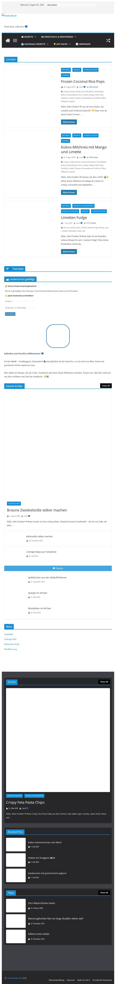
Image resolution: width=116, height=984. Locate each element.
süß (83, 231)
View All (106, 385)
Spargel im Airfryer (37, 592)
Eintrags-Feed (10, 639)
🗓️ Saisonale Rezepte (33, 44)
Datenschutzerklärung (56, 980)
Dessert (71, 91)
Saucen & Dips (14, 503)
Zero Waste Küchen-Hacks (41, 903)
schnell (71, 98)
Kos (80, 95)
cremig (71, 162)
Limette (85, 95)
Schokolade (72, 231)
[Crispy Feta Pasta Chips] (58, 740)
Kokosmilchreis (72, 95)
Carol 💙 (82, 87)
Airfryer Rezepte (14, 796)
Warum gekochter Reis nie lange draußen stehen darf (55, 918)
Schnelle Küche (90, 70)
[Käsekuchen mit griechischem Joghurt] (16, 875)
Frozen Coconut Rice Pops (83, 81)
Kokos (63, 95)
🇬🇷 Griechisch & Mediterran (57, 36)
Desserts (66, 70)
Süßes (103, 98)
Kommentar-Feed (11, 644)
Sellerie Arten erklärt (38, 933)
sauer (107, 228)
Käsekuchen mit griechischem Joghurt (47, 873)
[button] (34, 37)
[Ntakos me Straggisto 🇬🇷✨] (16, 860)
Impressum (71, 980)
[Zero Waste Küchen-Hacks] (16, 905)
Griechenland (98, 91)
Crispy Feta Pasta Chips (25, 802)
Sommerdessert (87, 98)
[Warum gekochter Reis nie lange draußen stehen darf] (16, 921)
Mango (91, 95)
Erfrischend (89, 91)
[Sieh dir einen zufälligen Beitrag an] (108, 40)
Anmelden (8, 634)
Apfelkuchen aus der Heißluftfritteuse (47, 577)
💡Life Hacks (60, 44)
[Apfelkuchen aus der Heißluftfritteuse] (16, 579)
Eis (82, 91)
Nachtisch (64, 98)
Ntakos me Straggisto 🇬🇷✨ (41, 857)
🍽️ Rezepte (27, 36)
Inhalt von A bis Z (83, 980)
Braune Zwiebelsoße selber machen (37, 509)
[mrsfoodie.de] (9, 15)
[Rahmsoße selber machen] (14, 538)
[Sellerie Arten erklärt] (16, 936)
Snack (79, 231)
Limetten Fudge (74, 217)
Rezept (101, 228)
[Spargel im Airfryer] (16, 595)
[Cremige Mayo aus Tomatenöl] (14, 554)
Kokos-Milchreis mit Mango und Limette (84, 149)
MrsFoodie (99, 95)
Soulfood (97, 98)
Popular (59, 568)
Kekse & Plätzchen (70, 211)
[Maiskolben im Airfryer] (16, 610)
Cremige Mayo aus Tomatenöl (41, 551)
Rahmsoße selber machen (39, 536)
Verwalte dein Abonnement (102, 980)
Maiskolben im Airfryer (39, 608)
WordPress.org (10, 649)
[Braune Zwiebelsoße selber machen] (58, 445)
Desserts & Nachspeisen (83, 206)
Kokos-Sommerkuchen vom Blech (45, 842)
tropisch (72, 101)
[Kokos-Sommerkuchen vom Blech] (16, 844)
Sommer (65, 75)
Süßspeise (64, 101)
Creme (65, 91)
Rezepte (77, 70)
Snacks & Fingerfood (34, 796)
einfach (78, 91)
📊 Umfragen (83, 44)
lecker (78, 228)
